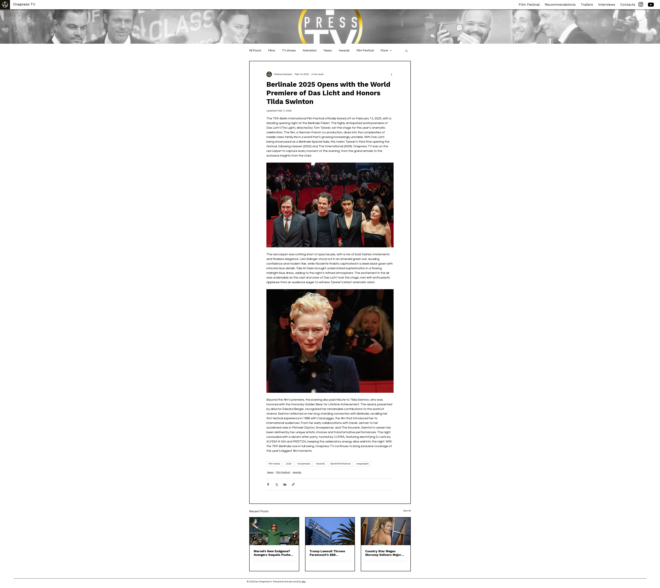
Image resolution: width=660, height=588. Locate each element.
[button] (406, 50)
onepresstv (362, 464)
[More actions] (391, 74)
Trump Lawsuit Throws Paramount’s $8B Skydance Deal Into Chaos (329, 553)
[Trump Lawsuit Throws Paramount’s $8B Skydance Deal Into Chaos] (330, 531)
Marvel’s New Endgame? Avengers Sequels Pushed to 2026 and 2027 (273, 553)
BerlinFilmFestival (340, 464)
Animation (310, 50)
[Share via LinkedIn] (285, 484)
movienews (303, 464)
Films (271, 50)
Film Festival (365, 50)
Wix (304, 581)
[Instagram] (641, 4)
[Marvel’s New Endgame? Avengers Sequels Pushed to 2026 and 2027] (274, 531)
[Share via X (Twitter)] (276, 484)
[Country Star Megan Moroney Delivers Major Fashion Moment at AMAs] (385, 531)
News (328, 50)
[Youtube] (650, 4)
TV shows (289, 50)
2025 (289, 464)
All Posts (255, 50)
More (384, 50)
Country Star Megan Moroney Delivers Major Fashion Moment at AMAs (384, 553)
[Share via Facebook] (268, 484)
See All (407, 511)
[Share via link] (293, 484)
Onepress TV (24, 4)
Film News (274, 464)
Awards (344, 50)
